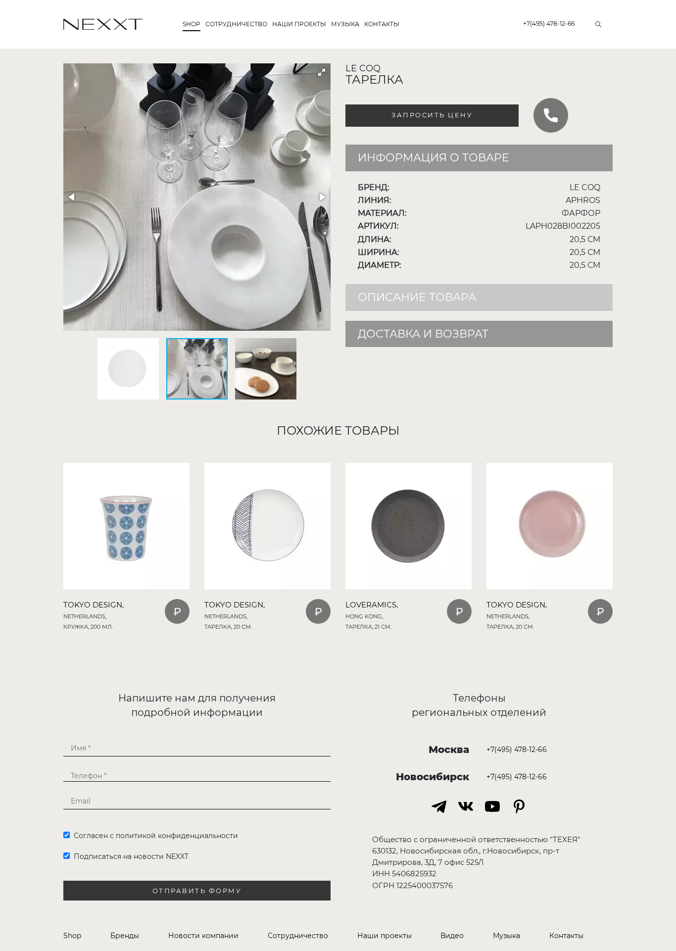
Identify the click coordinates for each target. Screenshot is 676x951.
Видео (452, 935)
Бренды (124, 935)
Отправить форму (197, 891)
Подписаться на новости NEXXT (129, 856)
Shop (191, 24)
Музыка (345, 24)
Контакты (381, 24)
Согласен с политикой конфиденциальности (154, 835)
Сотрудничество (236, 24)
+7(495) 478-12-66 (549, 23)
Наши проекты (299, 24)
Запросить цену (432, 115)
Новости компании (203, 935)
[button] (322, 72)
